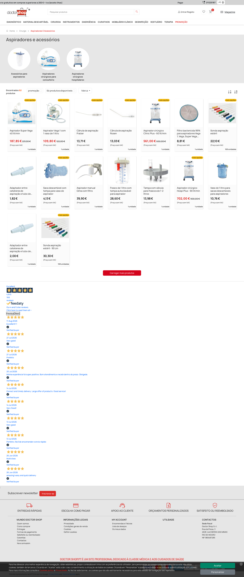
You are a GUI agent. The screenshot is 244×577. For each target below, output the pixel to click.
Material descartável (35, 21)
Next (17, 313)
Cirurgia (56, 21)
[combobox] (219, 3)
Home (10, 30)
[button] (223, 3)
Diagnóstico (14, 21)
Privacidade (61, 570)
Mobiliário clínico (122, 21)
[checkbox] (41, 90)
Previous (10, 313)
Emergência (89, 21)
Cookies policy (47, 570)
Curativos (104, 21)
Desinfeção (141, 21)
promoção (181, 21)
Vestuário (156, 21)
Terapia (168, 21)
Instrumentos (71, 21)
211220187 (210, 2)
